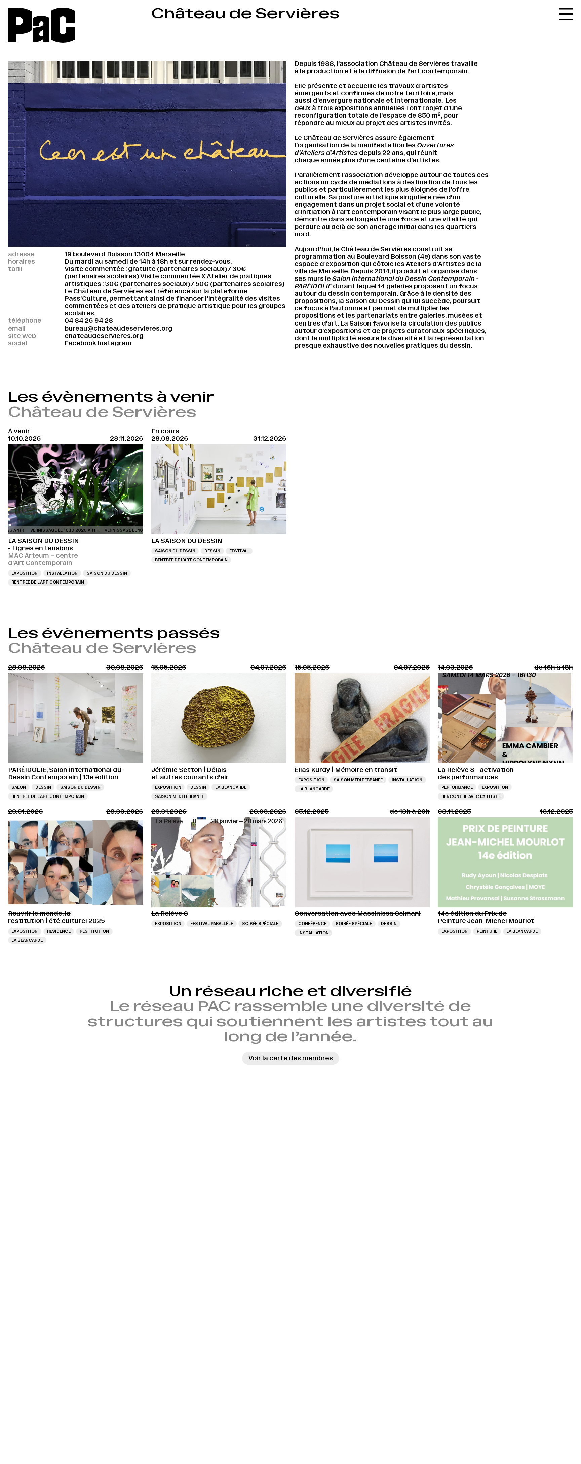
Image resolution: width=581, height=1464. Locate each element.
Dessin (212, 550)
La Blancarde (230, 787)
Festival (239, 550)
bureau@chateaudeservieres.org (118, 328)
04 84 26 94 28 (89, 321)
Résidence (59, 931)
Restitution (94, 931)
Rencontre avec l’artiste (471, 796)
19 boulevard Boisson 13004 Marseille (125, 254)
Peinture (487, 931)
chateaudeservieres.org (104, 336)
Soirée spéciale (260, 923)
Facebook (80, 343)
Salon (18, 787)
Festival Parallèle (211, 923)
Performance (457, 787)
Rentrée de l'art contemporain (47, 582)
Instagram (115, 343)
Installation (62, 573)
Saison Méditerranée (179, 796)
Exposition (24, 573)
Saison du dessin (107, 573)
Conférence (312, 923)
